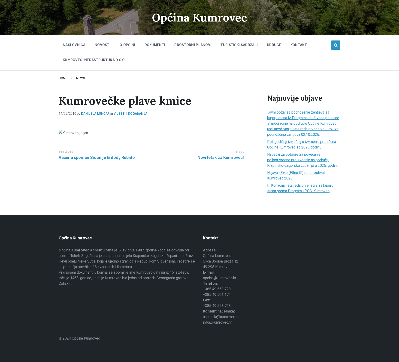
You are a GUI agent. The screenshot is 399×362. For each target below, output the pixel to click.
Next (240, 152)
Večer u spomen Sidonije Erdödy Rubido (97, 157)
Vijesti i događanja (130, 113)
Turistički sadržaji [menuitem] (239, 45)
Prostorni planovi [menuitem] (192, 45)
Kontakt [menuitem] (298, 45)
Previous (66, 152)
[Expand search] (335, 45)
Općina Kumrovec (199, 17)
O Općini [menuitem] (127, 45)
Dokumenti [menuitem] (155, 45)
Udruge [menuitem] (274, 45)
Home (63, 78)
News (80, 78)
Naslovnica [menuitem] (74, 45)
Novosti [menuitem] (102, 45)
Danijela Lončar (95, 113)
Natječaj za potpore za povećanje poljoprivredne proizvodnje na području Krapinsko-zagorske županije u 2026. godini (302, 160)
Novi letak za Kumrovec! (220, 157)
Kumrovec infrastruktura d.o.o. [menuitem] (94, 60)
